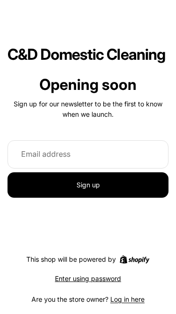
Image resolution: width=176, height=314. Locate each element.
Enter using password (88, 278)
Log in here (127, 299)
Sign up (88, 185)
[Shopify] (134, 259)
